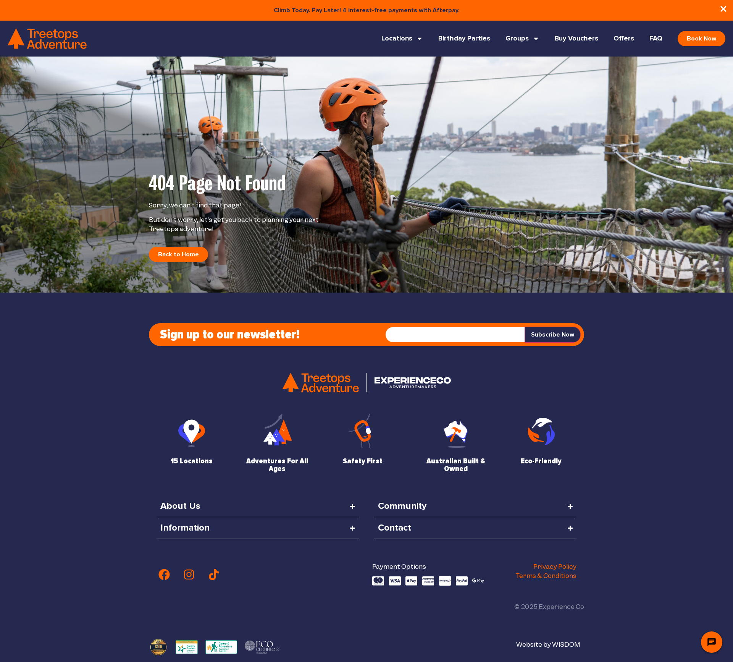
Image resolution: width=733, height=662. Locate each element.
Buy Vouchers (576, 38)
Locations (396, 38)
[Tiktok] (213, 574)
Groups (517, 38)
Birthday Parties (464, 38)
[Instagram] (189, 574)
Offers (624, 38)
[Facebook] (164, 574)
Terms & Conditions (545, 575)
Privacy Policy (554, 566)
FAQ (655, 38)
